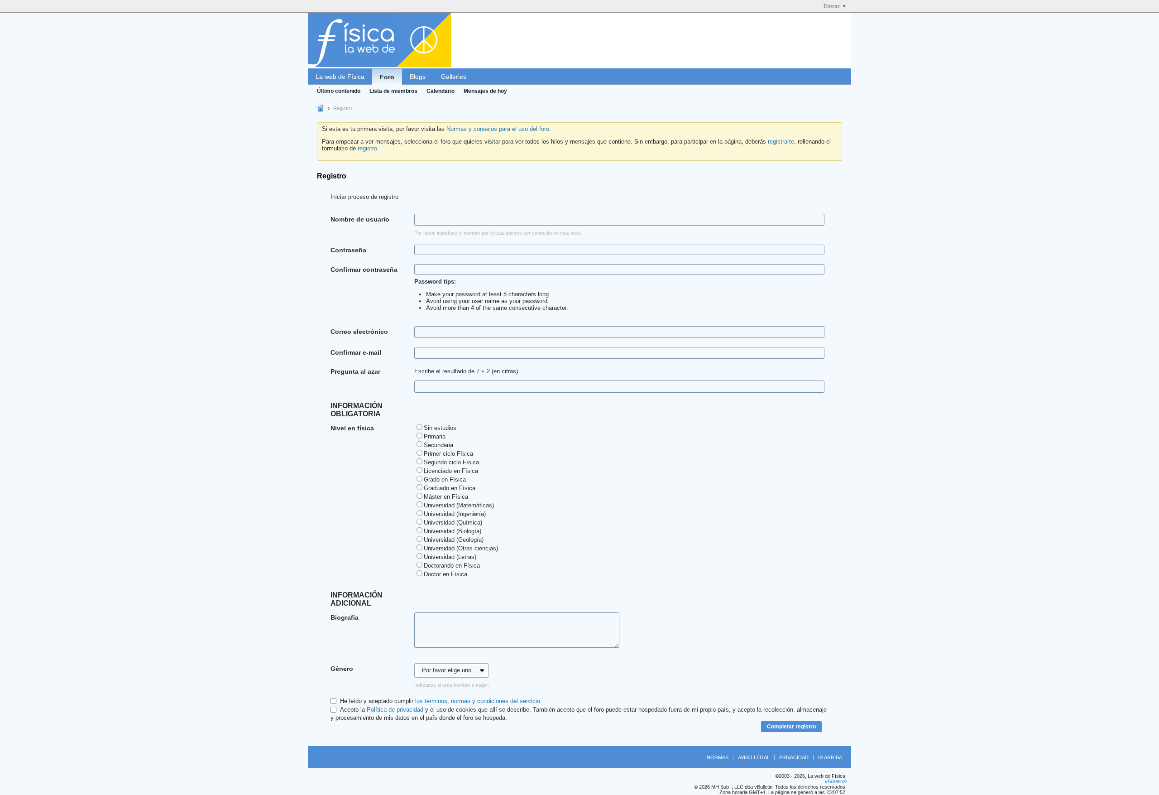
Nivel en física (352, 428)
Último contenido (338, 91)
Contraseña (348, 250)
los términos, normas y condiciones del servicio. (478, 701)
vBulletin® (836, 781)
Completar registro (791, 726)
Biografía (344, 617)
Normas (717, 757)
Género (341, 668)
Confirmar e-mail (355, 352)
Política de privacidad (395, 709)
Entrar (832, 6)
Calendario (440, 91)
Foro (387, 77)
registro (367, 148)
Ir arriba (830, 757)
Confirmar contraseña (364, 269)
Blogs (418, 76)
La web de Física (340, 76)
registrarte (781, 141)
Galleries (453, 76)
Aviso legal (754, 757)
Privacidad (794, 757)
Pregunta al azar (355, 371)
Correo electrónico (359, 331)
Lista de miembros (393, 91)
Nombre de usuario (359, 219)
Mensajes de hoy (485, 91)
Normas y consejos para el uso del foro (497, 128)
